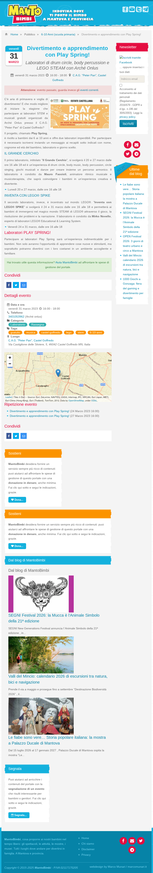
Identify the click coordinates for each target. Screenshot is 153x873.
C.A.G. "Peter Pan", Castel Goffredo (31, 340)
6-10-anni (96, 332)
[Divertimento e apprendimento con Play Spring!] (58, 373)
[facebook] (125, 9)
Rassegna (37, 324)
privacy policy (127, 116)
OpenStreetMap (76, 400)
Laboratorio (18, 324)
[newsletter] (132, 9)
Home (85, 838)
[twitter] (139, 9)
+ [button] (10, 357)
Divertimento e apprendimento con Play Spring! (39, 411)
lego (69, 332)
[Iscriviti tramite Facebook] (132, 60)
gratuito (15, 332)
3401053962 (16, 316)
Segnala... (20, 815)
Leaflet (8, 397)
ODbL (94, 400)
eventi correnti (89, 90)
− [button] (10, 363)
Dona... (18, 499)
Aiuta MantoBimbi (66, 262)
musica (30, 332)
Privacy (86, 854)
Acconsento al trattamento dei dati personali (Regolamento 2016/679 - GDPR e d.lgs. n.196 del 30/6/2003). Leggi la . (131, 103)
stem (81, 332)
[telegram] (146, 9)
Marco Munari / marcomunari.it (127, 866)
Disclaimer (88, 849)
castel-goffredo (50, 332)
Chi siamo (87, 843)
